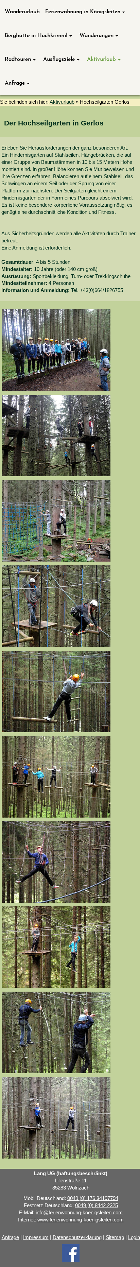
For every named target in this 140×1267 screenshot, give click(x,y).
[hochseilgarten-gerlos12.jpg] (56, 947)
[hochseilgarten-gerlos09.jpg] (56, 691)
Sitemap (115, 1237)
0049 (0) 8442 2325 (96, 1205)
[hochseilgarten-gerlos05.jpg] (56, 435)
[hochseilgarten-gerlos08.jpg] (56, 606)
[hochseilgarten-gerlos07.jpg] (56, 521)
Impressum (36, 1237)
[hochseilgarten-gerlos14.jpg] (56, 1118)
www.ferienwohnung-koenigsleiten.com (80, 1219)
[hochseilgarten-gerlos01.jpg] (56, 350)
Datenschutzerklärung (77, 1237)
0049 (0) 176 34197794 (92, 1198)
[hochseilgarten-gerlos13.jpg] (56, 1032)
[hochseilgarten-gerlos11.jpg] (56, 862)
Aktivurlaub (62, 102)
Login (134, 1237)
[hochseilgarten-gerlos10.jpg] (56, 777)
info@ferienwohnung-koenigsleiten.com (79, 1212)
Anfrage (10, 1237)
